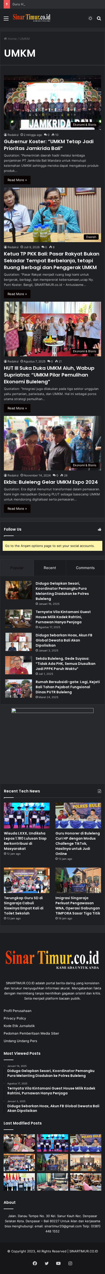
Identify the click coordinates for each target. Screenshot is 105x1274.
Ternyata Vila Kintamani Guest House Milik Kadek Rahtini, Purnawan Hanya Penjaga (63, 616)
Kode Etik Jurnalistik (19, 1026)
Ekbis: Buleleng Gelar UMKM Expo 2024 (51, 482)
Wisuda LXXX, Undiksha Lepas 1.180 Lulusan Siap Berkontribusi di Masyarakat (25, 841)
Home (12, 39)
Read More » (17, 180)
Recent (50, 567)
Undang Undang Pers (20, 1041)
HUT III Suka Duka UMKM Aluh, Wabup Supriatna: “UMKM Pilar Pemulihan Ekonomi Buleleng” (49, 375)
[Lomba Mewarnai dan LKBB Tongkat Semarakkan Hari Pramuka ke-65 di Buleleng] (85, 1182)
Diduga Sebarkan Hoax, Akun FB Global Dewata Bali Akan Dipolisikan (64, 640)
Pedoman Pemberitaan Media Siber (31, 1033)
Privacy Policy (15, 1018)
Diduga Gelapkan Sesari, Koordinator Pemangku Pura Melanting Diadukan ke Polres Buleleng (62, 591)
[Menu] (6, 20)
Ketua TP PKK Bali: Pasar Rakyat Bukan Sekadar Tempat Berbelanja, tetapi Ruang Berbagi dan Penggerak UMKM (51, 260)
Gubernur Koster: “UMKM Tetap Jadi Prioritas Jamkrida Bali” (49, 145)
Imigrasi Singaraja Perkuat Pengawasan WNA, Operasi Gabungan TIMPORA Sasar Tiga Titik (77, 906)
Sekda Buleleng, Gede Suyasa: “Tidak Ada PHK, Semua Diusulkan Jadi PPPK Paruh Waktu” (65, 663)
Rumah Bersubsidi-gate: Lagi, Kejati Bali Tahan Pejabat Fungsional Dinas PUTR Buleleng (68, 686)
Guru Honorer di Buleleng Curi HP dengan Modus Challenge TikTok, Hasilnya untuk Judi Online (77, 843)
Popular (17, 567)
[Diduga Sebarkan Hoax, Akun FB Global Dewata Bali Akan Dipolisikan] (18, 642)
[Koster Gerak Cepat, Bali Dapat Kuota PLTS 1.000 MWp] (19, 1182)
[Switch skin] (90, 20)
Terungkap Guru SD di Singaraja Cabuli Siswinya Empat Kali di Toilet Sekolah (23, 906)
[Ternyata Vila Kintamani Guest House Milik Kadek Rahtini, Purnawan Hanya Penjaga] (18, 618)
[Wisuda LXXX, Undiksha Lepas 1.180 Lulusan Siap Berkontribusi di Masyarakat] (27, 815)
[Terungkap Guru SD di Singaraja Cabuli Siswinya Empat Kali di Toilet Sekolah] (27, 880)
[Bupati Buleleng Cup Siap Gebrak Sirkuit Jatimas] (85, 1162)
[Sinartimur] (31, 18)
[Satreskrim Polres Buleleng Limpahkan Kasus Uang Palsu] (19, 1143)
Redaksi (13, 135)
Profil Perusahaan (18, 1011)
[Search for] (98, 20)
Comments (85, 567)
